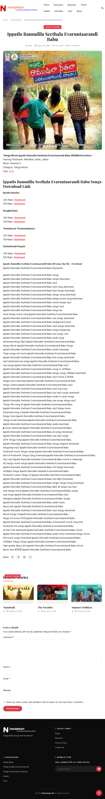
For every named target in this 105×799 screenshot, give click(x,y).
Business (72, 5)
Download (19, 200)
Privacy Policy (61, 743)
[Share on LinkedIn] (24, 557)
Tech (70, 11)
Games (6, 776)
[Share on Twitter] (12, 557)
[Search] (102, 8)
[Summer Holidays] (86, 594)
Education (58, 5)
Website (7, 690)
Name (7, 667)
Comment (8, 637)
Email (6, 678)
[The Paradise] (52, 594)
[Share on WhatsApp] (30, 557)
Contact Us (59, 747)
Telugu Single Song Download (16, 767)
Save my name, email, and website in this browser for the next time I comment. (44, 702)
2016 (11, 171)
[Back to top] (99, 793)
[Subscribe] (98, 768)
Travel (84, 5)
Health (47, 11)
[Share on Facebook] (18, 557)
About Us (59, 738)
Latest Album (16, 20)
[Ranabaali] (18, 594)
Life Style (58, 11)
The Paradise (45, 607)
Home (46, 5)
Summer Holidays (82, 607)
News (79, 11)
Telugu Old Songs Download (15, 771)
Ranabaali (9, 607)
